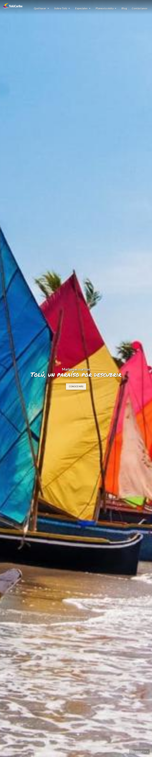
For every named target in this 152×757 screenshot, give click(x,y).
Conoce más (76, 386)
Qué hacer (38, 9)
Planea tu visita (103, 9)
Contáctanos (139, 8)
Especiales (80, 9)
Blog (124, 8)
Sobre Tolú (59, 9)
